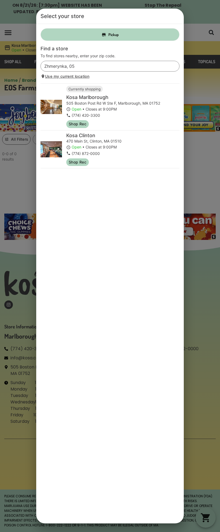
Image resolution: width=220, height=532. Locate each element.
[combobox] (105, 66)
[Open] (175, 66)
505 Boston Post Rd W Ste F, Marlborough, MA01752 (113, 103)
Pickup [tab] (113, 34)
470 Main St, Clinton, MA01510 (94, 141)
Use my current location (67, 76)
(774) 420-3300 (86, 115)
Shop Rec (77, 124)
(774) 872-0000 (86, 153)
